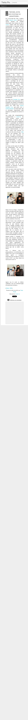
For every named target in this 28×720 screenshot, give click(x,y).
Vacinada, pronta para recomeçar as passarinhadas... (15, 14)
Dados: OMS (9, 288)
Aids (22, 132)
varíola (7, 24)
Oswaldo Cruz (17, 99)
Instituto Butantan (10, 108)
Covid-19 (18, 117)
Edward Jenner (13, 20)
